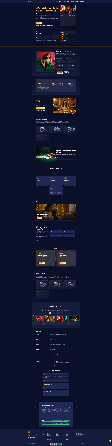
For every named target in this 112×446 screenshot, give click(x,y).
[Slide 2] (56, 219)
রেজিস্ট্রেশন (57, 433)
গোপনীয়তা (67, 435)
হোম (57, 1)
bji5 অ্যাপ (68, 1)
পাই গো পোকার (76, 1)
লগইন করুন (45, 22)
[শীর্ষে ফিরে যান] (110, 441)
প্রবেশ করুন (59, 444)
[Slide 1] (54, 219)
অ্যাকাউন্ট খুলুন (39, 22)
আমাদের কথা (64, 40)
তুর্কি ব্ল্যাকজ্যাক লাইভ (81, 1)
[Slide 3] (57, 219)
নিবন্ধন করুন (53, 444)
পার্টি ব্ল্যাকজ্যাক (64, 36)
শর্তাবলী (67, 434)
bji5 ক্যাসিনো (64, 1)
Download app (41, 108)
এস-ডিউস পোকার (49, 439)
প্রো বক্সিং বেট (65, 34)
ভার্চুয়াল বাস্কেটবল (72, 1)
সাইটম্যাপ (83, 443)
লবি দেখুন (66, 72)
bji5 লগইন (60, 1)
